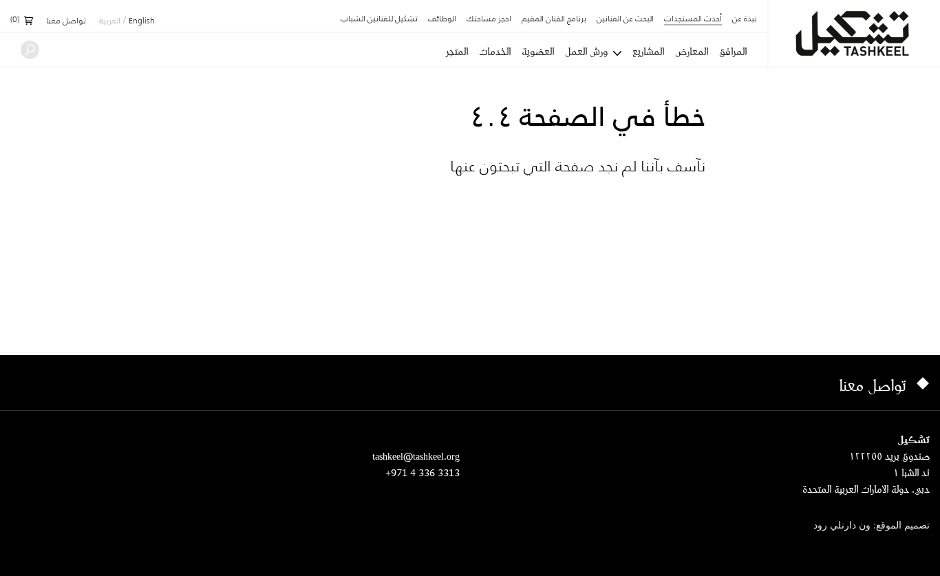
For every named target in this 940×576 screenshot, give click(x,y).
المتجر (457, 51)
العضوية (538, 51)
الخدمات (495, 51)
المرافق (733, 51)
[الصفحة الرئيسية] (854, 33)
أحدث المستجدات (693, 19)
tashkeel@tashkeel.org (416, 456)
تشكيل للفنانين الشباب (379, 19)
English (142, 21)
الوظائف (442, 19)
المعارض (691, 51)
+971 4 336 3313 (422, 472)
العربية (109, 21)
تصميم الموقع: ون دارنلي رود (871, 526)
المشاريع (648, 51)
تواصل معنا (66, 21)
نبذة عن (744, 19)
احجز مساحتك (489, 19)
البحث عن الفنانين (625, 19)
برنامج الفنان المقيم (554, 19)
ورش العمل (586, 51)
